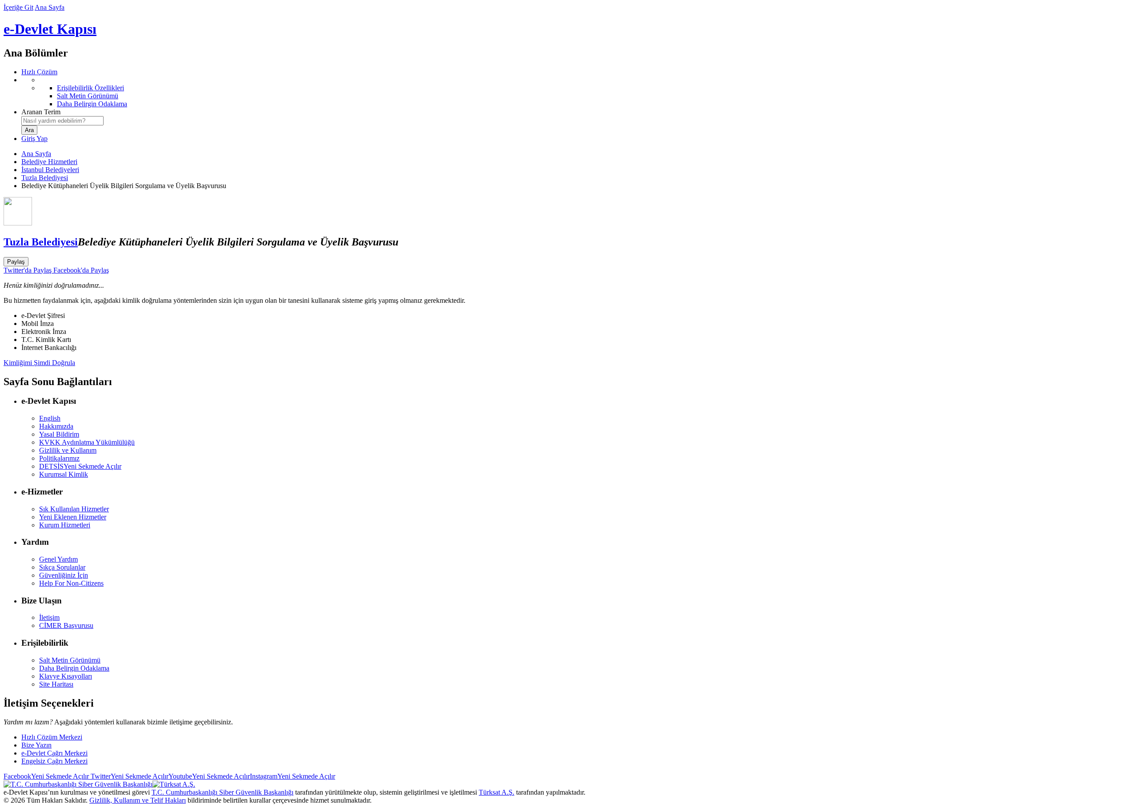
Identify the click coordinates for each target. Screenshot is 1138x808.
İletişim (49, 617)
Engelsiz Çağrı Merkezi (54, 761)
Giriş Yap (34, 138)
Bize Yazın (36, 745)
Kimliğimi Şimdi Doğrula (39, 362)
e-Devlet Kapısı (50, 29)
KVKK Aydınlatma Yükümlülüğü (87, 442)
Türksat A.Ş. (496, 792)
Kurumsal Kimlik (63, 474)
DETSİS (80, 466)
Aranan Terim (40, 112)
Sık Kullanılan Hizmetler (74, 509)
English (49, 418)
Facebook (46, 776)
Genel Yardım (58, 559)
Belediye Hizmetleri (49, 161)
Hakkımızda (56, 426)
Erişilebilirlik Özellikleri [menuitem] (90, 88)
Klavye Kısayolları (65, 676)
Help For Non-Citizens (71, 583)
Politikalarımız (59, 458)
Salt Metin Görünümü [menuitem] (87, 96)
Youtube (209, 776)
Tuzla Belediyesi (44, 177)
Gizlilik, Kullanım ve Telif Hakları (137, 800)
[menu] (577, 92)
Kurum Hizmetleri (64, 525)
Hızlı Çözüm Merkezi (51, 737)
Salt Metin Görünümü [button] (69, 660)
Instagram (292, 776)
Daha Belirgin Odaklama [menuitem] (92, 104)
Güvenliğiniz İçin (63, 575)
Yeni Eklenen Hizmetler (72, 517)
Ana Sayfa (49, 7)
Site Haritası (56, 684)
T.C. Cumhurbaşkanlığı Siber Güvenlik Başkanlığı (222, 792)
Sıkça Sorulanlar (62, 567)
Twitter (128, 776)
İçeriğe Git (18, 7)
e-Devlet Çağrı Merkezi (54, 753)
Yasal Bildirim (59, 434)
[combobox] (62, 120)
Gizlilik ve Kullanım (67, 450)
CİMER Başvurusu (66, 625)
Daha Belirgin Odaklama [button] (74, 668)
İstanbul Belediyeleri (50, 169)
